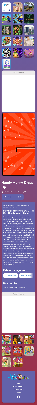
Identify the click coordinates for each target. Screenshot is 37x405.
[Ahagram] (6, 64)
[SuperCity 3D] (29, 30)
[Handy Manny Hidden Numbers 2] (29, 339)
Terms (18, 393)
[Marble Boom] (29, 53)
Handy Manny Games (23, 205)
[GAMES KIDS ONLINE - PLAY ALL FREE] (6, 4)
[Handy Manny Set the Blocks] (18, 362)
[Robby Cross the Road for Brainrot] (6, 19)
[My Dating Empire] (29, 41)
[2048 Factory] (18, 41)
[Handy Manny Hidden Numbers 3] (29, 351)
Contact (19, 383)
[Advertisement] (18, 93)
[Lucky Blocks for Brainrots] (18, 53)
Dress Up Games (10, 275)
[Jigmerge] (6, 30)
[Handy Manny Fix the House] (6, 362)
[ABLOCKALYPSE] (29, 19)
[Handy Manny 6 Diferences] (6, 351)
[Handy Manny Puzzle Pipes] (18, 339)
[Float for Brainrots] (6, 41)
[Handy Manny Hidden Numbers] (6, 339)
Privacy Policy (18, 386)
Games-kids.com (8, 205)
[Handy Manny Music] (18, 351)
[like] (5, 197)
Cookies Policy (18, 390)
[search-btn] (8, 9)
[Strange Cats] (6, 53)
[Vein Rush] (18, 30)
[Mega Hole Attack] (18, 19)
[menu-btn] (4, 9)
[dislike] (18, 197)
